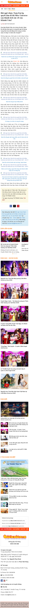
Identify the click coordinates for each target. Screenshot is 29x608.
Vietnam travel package (7, 518)
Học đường (16, 5)
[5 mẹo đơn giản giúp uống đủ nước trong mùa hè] (4, 444)
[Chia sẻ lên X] (14, 206)
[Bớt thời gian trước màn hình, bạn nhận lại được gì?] (4, 437)
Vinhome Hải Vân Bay (15, 523)
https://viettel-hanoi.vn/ (16, 520)
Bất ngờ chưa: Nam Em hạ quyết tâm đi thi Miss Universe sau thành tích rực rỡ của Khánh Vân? (14, 214)
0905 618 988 (14, 544)
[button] (27, 2)
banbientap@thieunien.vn (14, 223)
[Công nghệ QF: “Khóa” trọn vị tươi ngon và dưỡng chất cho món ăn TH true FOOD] (4, 511)
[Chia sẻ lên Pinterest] (18, 206)
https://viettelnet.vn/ (13, 526)
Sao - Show (11, 8)
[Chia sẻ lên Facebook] (11, 206)
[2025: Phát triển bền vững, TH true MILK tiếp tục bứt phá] (4, 504)
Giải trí (23, 5)
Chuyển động (8, 5)
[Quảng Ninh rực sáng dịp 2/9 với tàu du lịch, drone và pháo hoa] (14, 409)
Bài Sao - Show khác (9, 258)
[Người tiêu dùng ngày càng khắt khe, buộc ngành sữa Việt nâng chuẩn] (4, 484)
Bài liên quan (6, 228)
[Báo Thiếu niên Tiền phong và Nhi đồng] (14, 2)
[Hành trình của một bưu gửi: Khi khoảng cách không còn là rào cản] (4, 491)
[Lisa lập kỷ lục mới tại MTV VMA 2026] (4, 450)
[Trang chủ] (2, 8)
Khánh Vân (16, 61)
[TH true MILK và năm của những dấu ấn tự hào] (4, 498)
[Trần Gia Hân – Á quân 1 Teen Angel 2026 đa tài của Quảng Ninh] (4, 431)
